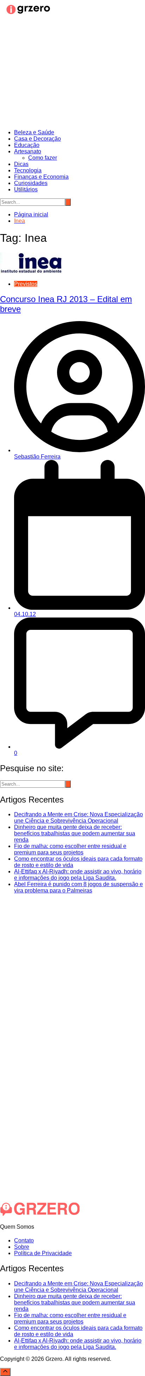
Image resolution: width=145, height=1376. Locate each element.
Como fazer (42, 158)
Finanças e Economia (41, 177)
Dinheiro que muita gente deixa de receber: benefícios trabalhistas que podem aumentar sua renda (74, 833)
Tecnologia (28, 170)
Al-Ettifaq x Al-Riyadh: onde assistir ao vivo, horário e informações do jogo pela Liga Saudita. (77, 874)
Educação (26, 145)
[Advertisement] (72, 73)
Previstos (25, 284)
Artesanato (27, 151)
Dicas (21, 164)
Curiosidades (31, 183)
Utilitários (26, 189)
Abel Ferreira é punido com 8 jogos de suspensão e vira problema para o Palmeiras (78, 887)
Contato (24, 1240)
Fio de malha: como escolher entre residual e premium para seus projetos (70, 849)
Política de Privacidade (43, 1253)
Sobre (21, 1247)
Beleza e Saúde (34, 132)
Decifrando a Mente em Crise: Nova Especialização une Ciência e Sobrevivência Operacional (78, 817)
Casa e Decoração (37, 139)
